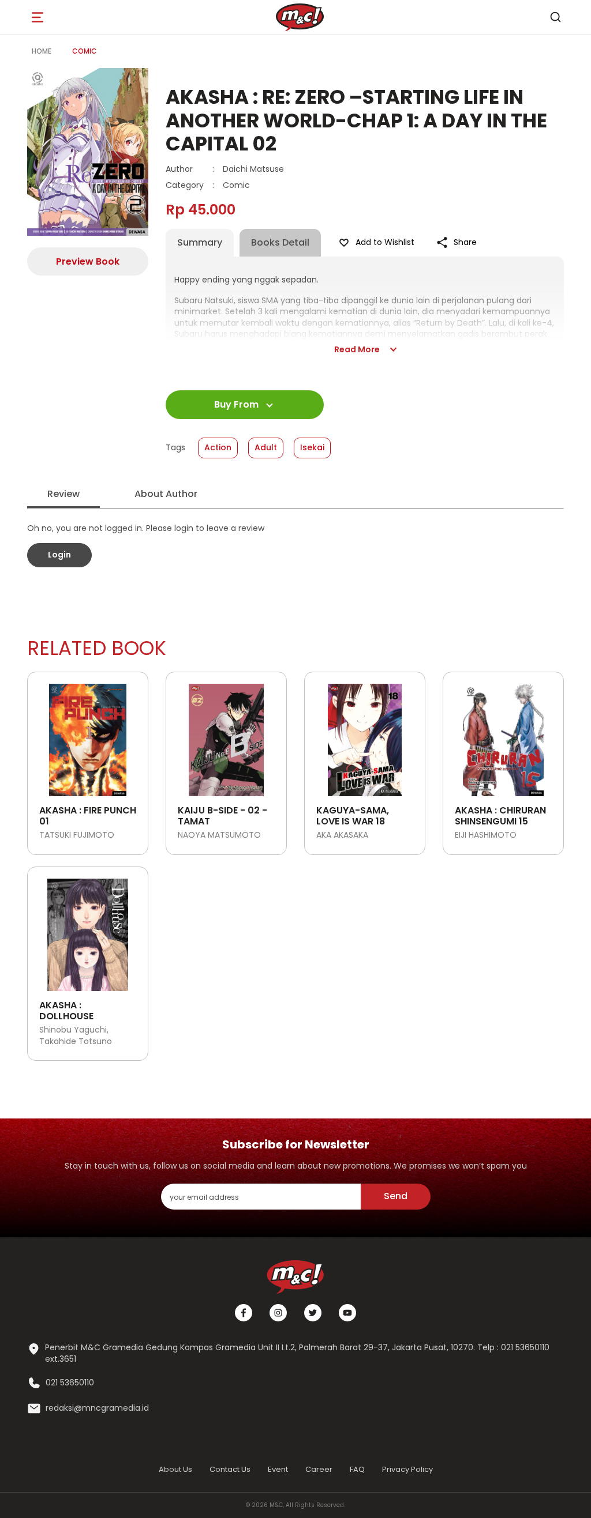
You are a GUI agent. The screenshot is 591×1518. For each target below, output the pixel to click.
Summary (199, 242)
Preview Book (87, 261)
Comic (84, 51)
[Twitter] (312, 1312)
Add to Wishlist (385, 242)
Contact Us (230, 1469)
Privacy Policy (407, 1469)
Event (278, 1469)
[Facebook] (243, 1312)
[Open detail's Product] (88, 735)
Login (59, 554)
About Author (165, 493)
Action (217, 447)
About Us (175, 1469)
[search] (555, 17)
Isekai (312, 447)
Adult (266, 447)
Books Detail (280, 242)
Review (63, 493)
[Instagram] (278, 1312)
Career (318, 1469)
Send (395, 1196)
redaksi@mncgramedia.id (97, 1408)
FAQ (357, 1469)
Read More (357, 349)
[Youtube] (347, 1312)
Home (41, 51)
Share (465, 242)
